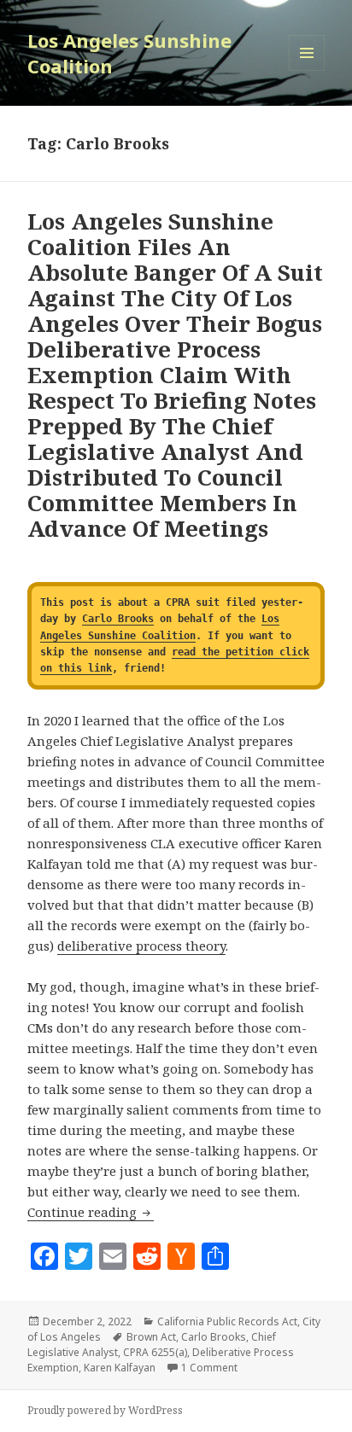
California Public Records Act (227, 1321)
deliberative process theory (141, 945)
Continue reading (90, 1211)
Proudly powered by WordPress (105, 1410)
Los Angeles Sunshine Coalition (129, 53)
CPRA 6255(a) (155, 1352)
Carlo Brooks (118, 619)
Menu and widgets (307, 70)
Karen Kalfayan (119, 1367)
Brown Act (151, 1337)
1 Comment (209, 1367)
